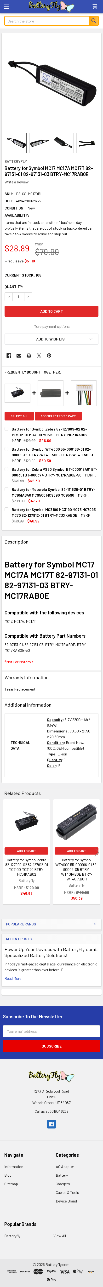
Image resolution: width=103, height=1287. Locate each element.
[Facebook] (9, 355)
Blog (7, 1175)
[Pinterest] (49, 355)
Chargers (63, 1183)
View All (59, 1235)
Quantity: (14, 286)
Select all (19, 416)
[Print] (29, 355)
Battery (62, 1175)
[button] (51, 339)
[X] (39, 355)
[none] (51, 83)
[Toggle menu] (6, 6)
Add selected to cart (58, 416)
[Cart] (95, 6)
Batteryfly (12, 1235)
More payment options (52, 326)
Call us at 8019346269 (52, 1111)
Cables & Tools (67, 1192)
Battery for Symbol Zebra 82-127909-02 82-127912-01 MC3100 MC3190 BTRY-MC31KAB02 (26, 866)
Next (97, 852)
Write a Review (17, 182)
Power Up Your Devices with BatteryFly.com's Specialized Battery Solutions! (51, 952)
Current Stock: (23, 275)
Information (13, 1166)
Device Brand (66, 1201)
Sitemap (11, 1183)
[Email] (19, 355)
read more (13, 978)
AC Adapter (65, 1166)
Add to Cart (26, 851)
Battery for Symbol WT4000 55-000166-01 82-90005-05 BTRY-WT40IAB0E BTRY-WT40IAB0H (76, 869)
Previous (6, 852)
